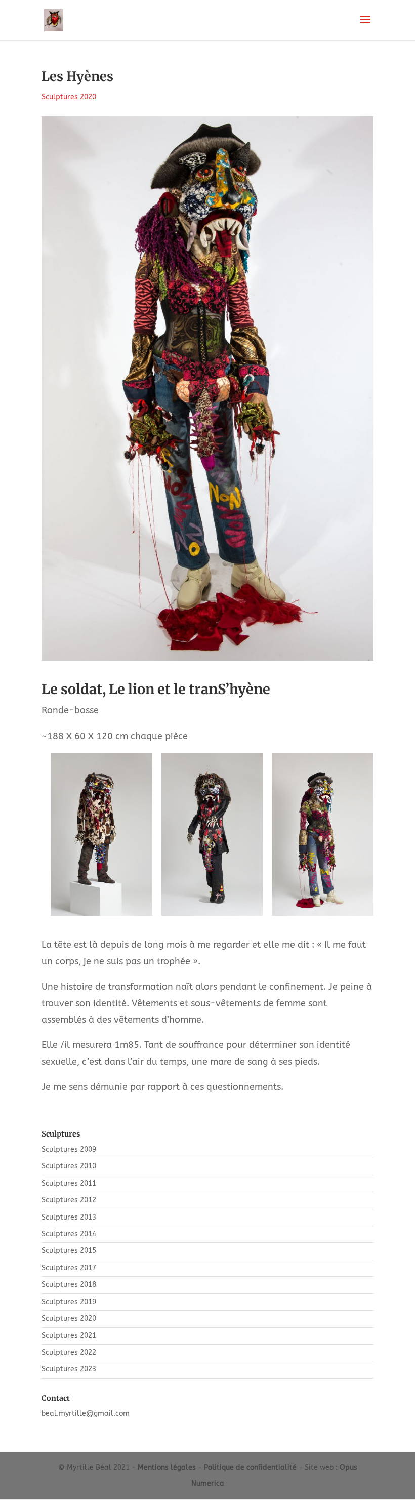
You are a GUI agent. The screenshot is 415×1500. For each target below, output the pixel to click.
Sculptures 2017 (69, 1268)
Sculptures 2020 (69, 97)
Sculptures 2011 (69, 1183)
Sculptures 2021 (69, 1335)
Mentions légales (167, 1467)
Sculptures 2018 (69, 1284)
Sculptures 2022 (69, 1352)
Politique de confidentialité (250, 1467)
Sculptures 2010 (69, 1166)
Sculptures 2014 (69, 1234)
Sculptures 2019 (69, 1302)
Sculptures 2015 (69, 1250)
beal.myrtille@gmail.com (86, 1413)
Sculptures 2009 (69, 1149)
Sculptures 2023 (69, 1369)
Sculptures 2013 (69, 1217)
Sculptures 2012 (69, 1200)
